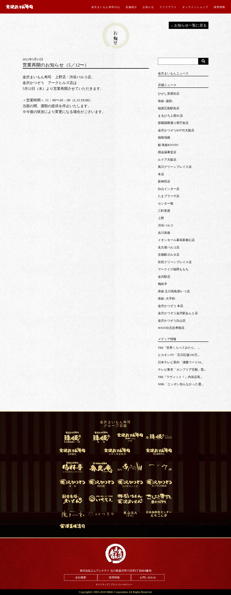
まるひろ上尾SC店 (170, 115)
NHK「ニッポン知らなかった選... (180, 384)
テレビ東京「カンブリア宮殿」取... (182, 369)
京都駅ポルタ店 (168, 254)
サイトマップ (102, 584)
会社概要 (80, 577)
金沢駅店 (164, 276)
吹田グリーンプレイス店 (175, 262)
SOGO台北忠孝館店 (171, 328)
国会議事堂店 (167, 152)
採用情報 (219, 7)
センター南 (165, 203)
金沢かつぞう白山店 (172, 320)
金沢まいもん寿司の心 (105, 7)
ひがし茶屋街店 (168, 93)
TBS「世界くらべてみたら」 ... (179, 347)
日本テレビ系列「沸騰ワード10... (180, 362)
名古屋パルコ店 (168, 247)
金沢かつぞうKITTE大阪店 (176, 130)
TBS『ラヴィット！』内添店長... (180, 377)
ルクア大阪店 (167, 159)
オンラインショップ (195, 7)
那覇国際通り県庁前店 (173, 123)
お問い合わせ (148, 577)
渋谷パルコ (165, 225)
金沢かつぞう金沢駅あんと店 (178, 313)
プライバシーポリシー (121, 584)
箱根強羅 (164, 137)
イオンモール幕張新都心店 (176, 240)
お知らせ (148, 7)
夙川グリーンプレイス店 (175, 167)
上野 (161, 218)
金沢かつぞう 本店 (170, 306)
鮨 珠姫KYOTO (168, 145)
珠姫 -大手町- (167, 298)
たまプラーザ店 (168, 196)
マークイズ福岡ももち (173, 269)
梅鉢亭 (162, 284)
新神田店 (164, 181)
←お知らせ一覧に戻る (189, 25)
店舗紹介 (131, 7)
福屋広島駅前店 (168, 108)
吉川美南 (164, 233)
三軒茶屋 (164, 210)
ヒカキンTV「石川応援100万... (179, 355)
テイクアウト (168, 7)
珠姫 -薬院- (165, 101)
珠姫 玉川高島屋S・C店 (174, 291)
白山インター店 (168, 189)
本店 (161, 174)
